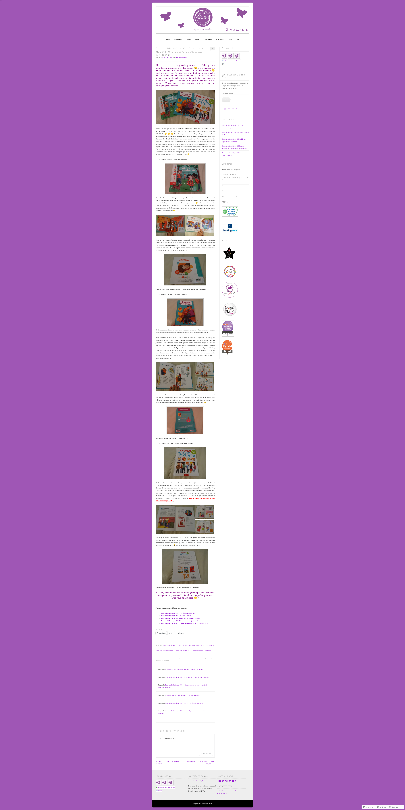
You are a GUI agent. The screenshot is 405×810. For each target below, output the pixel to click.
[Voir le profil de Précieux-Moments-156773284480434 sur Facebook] (219, 781)
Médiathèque (187, 645)
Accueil (168, 39)
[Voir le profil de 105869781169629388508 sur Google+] (236, 781)
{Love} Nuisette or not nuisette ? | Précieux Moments (182, 695)
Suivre (226, 100)
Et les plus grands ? (170, 645)
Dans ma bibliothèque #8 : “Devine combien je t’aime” (179, 621)
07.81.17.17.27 (222, 793)
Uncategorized (197, 645)
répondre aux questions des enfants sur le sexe (196, 650)
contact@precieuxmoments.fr (226, 791)
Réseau (197, 39)
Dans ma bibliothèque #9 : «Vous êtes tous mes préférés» (180, 618)
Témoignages (208, 39)
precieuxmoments (181, 57)
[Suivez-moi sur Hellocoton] (231, 61)
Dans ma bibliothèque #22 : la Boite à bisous (176, 615)
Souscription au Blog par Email (233, 76)
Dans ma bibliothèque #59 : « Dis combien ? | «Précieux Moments (187, 677)
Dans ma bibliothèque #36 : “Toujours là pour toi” (178, 613)
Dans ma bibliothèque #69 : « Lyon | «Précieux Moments (184, 703)
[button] (170, 225)
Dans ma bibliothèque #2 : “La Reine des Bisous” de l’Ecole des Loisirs (185, 623)
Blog (238, 39)
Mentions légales (198, 781)
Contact (230, 39)
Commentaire (206, 753)
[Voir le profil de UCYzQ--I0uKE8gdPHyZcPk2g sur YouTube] (233, 781)
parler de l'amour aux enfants (192, 648)
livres (180, 645)
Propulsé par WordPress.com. (202, 804)
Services (188, 39)
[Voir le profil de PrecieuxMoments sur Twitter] (223, 781)
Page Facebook (229, 108)
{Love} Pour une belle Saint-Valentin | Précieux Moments (184, 669)
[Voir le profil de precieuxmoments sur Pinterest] (229, 781)
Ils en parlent (220, 39)
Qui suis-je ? (178, 39)
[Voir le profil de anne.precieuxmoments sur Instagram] (226, 781)
